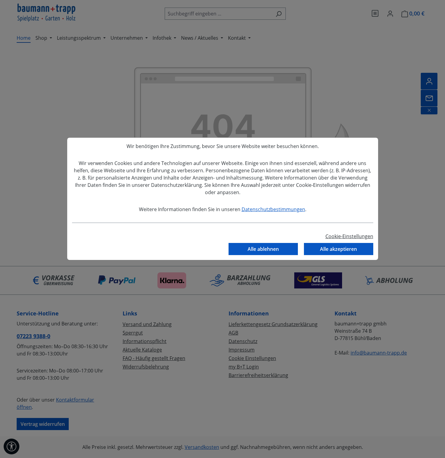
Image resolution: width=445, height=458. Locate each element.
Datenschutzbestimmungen (273, 209)
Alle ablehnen (263, 249)
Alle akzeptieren (338, 249)
